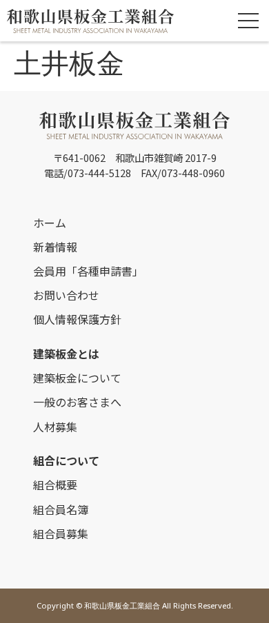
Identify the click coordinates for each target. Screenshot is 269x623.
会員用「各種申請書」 (88, 271)
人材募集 (55, 426)
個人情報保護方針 (77, 319)
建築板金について (77, 377)
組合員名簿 (60, 509)
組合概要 (55, 484)
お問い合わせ (66, 295)
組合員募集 (60, 533)
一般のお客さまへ (77, 402)
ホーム (49, 222)
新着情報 (55, 246)
